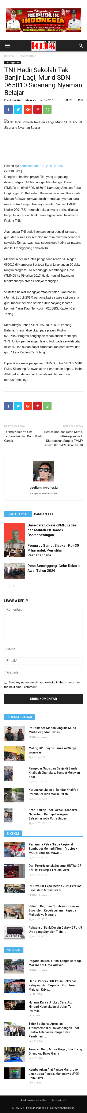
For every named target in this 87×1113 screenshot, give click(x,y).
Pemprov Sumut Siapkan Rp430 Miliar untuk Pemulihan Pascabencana (53, 550)
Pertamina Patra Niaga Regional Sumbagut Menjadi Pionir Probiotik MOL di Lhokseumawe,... (53, 849)
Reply (59, 166)
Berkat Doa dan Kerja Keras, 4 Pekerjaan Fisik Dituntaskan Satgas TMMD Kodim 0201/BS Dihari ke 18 (63, 438)
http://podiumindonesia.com (43, 493)
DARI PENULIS (43, 514)
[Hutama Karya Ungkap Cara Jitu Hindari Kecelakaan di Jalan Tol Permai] (14, 1005)
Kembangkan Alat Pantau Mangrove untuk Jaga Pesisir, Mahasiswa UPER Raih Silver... (54, 1074)
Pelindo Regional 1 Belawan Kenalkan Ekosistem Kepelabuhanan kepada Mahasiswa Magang (54, 910)
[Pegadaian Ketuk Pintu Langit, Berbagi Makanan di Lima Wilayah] (14, 966)
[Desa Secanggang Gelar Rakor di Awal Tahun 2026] (14, 571)
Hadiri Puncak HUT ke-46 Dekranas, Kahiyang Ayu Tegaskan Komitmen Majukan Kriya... (53, 985)
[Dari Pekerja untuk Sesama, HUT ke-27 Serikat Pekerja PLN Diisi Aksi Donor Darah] (14, 871)
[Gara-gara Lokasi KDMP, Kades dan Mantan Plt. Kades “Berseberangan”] (14, 536)
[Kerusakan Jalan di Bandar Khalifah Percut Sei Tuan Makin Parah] (14, 795)
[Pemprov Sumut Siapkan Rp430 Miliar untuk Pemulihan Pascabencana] (14, 550)
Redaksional (59, 1100)
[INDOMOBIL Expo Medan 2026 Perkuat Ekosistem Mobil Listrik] (14, 888)
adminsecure (29, 166)
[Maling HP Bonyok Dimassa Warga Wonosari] (14, 753)
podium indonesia (25, 99)
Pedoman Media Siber (34, 1100)
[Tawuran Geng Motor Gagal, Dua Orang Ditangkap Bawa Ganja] (14, 1054)
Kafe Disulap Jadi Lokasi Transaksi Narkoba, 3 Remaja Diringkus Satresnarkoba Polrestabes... (53, 814)
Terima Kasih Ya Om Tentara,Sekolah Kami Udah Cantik (23, 436)
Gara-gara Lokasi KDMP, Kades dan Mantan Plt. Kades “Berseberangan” (52, 530)
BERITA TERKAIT (18, 514)
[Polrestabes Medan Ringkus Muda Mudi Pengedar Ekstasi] (14, 733)
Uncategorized (27, 56)
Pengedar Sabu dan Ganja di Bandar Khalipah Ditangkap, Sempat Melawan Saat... (54, 773)
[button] (81, 45)
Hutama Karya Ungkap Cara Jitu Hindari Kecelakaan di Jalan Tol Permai (50, 1007)
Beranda (9, 56)
